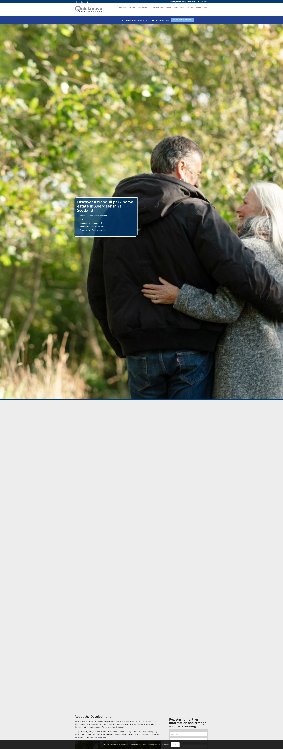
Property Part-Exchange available (93, 230)
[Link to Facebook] (76, 1)
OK (175, 745)
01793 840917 (202, 2)
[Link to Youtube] (82, 1)
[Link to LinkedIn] (87, 1)
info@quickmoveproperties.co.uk (182, 2)
